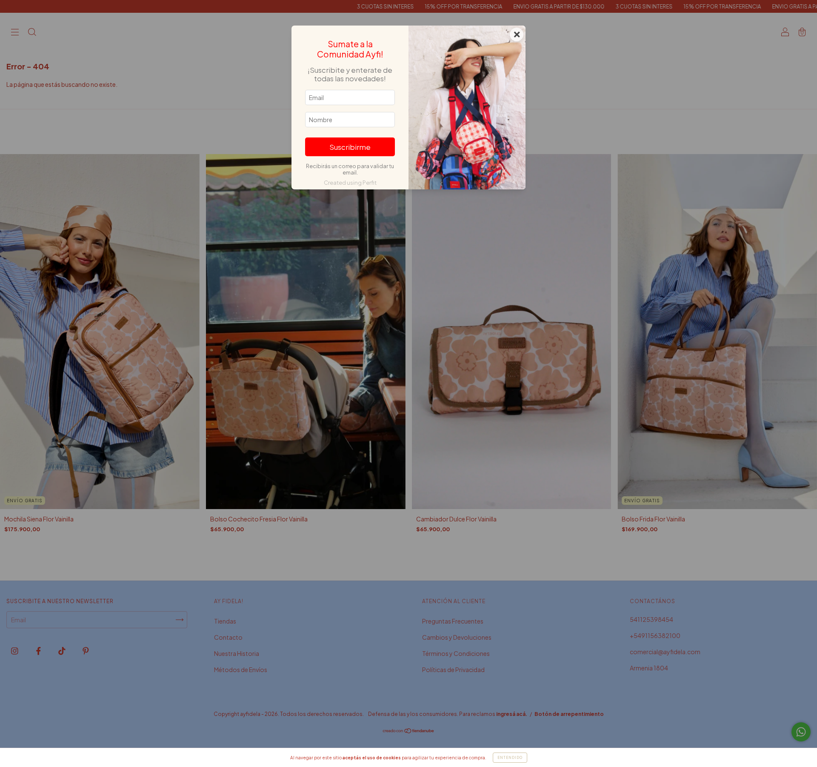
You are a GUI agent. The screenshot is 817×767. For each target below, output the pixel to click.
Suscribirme (350, 147)
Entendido (510, 758)
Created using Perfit (350, 182)
